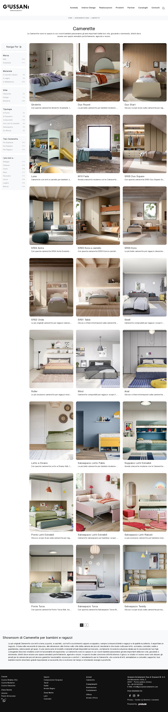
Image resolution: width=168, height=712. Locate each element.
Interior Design (89, 8)
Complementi (91, 690)
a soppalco (8, 116)
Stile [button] (5, 90)
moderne (6, 101)
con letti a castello (11, 123)
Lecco (5, 179)
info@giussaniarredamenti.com (145, 687)
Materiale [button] (7, 71)
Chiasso (6, 165)
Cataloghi (143, 8)
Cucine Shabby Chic (9, 680)
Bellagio (6, 162)
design (6, 97)
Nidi (4, 59)
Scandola (7, 63)
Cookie (138, 700)
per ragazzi (8, 150)
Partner (131, 8)
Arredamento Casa (82, 18)
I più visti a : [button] (8, 158)
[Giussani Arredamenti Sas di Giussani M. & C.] (16, 8)
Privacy (130, 700)
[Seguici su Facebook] (129, 695)
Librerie (4, 693)
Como (5, 169)
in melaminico (8, 82)
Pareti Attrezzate (8, 696)
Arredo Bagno (49, 688)
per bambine (8, 142)
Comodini (47, 699)
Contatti (156, 8)
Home (70, 18)
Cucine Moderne (8, 683)
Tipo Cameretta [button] (10, 139)
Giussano (7, 176)
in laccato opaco (10, 75)
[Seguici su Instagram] (134, 695)
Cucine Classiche (8, 686)
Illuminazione (91, 687)
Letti (46, 696)
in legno (6, 78)
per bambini (8, 146)
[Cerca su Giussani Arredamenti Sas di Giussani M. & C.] (163, 7)
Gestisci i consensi (151, 700)
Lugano (6, 183)
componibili (8, 120)
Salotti (46, 677)
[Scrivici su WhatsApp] (4, 700)
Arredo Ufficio (92, 698)
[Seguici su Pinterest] (137, 695)
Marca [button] (6, 55)
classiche (7, 94)
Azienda (74, 8)
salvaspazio (8, 127)
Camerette (96, 18)
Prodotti (120, 8)
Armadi (89, 677)
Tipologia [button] (7, 109)
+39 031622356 (137, 684)
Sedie (46, 686)
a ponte (6, 113)
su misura (7, 130)
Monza (6, 186)
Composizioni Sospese (53, 680)
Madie (3, 699)
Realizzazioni (105, 8)
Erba (5, 172)
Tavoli (46, 683)
